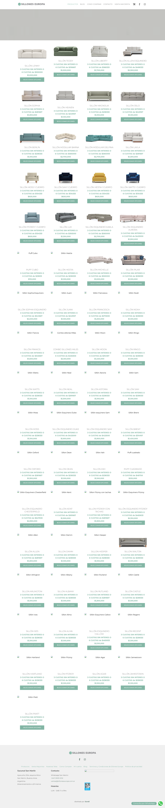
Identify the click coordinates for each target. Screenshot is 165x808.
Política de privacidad (133, 767)
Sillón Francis (32, 349)
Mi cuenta (77, 767)
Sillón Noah (133, 309)
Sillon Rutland (99, 591)
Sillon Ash (99, 469)
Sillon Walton (132, 551)
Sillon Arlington (32, 591)
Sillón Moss (32, 429)
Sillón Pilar (133, 270)
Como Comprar (94, 4)
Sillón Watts (32, 389)
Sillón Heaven (65, 107)
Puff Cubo (32, 270)
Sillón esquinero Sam (99, 429)
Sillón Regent (133, 631)
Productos (72, 4)
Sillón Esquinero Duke (65, 429)
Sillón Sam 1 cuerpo (65, 187)
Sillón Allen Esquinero (133, 61)
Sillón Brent (132, 429)
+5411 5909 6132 (57, 778)
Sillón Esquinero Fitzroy (132, 509)
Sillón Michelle (99, 270)
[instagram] (145, 4)
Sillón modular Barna (65, 147)
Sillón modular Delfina (99, 147)
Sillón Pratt (32, 714)
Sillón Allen (32, 551)
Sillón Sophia (32, 105)
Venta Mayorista (122, 4)
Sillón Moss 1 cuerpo (32, 187)
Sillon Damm (65, 551)
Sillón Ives (32, 631)
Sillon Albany (66, 591)
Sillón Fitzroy (66, 674)
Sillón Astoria (99, 389)
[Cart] (134, 4)
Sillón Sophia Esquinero (32, 309)
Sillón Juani (66, 309)
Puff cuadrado (133, 469)
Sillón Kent (65, 509)
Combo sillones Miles (65, 349)
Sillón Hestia (65, 270)
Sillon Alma (66, 631)
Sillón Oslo (133, 105)
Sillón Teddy (65, 61)
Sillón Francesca (99, 309)
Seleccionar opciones (32, 79)
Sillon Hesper (99, 551)
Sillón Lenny (32, 66)
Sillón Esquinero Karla (99, 227)
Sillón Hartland (32, 674)
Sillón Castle (133, 591)
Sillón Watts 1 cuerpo (132, 187)
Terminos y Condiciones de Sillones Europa (106, 767)
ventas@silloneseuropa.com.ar (63, 781)
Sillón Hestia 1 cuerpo (99, 187)
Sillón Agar (99, 674)
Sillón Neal (65, 389)
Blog (82, 4)
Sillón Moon (99, 349)
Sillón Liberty (99, 61)
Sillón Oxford (32, 469)
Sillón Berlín (32, 147)
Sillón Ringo (132, 349)
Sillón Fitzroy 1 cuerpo (32, 227)
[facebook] (139, 4)
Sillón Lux (66, 227)
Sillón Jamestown (132, 674)
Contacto (107, 4)
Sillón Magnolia (99, 105)
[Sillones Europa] (31, 5)
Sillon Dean (66, 469)
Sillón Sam (133, 389)
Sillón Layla (133, 147)
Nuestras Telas (51, 767)
